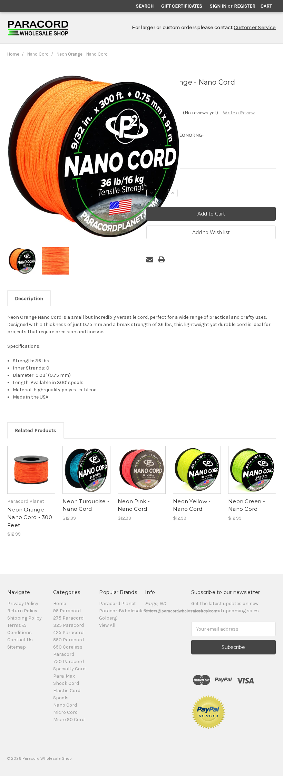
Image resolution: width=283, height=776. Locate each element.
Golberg (108, 618)
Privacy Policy (22, 603)
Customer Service (255, 27)
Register (244, 6)
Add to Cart (31, 476)
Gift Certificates (181, 6)
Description (29, 298)
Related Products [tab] (35, 430)
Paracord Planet (117, 603)
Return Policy (22, 611)
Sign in (218, 6)
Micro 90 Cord (69, 719)
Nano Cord (38, 54)
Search (145, 6)
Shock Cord (66, 683)
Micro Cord (65, 712)
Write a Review (239, 113)
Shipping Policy (24, 618)
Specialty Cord (69, 669)
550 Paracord (68, 640)
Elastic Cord (66, 690)
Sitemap (16, 647)
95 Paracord (67, 611)
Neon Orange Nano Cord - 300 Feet (29, 517)
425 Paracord (68, 632)
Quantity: (156, 181)
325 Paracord (68, 625)
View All (107, 625)
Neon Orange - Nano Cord (82, 54)
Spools (61, 698)
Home (13, 54)
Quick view (31, 464)
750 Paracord (68, 661)
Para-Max (64, 676)
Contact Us (20, 640)
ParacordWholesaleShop (127, 611)
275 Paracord (68, 618)
